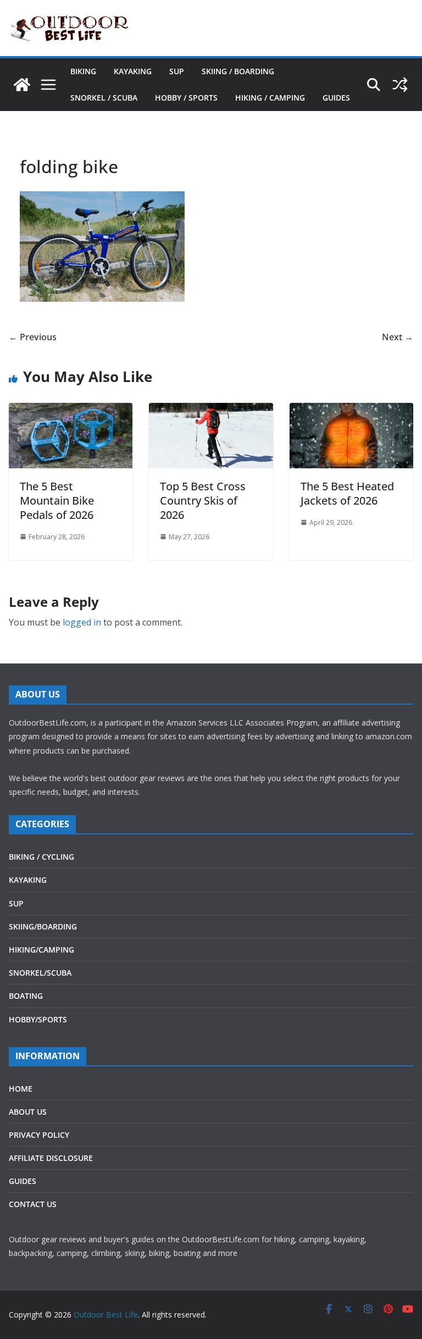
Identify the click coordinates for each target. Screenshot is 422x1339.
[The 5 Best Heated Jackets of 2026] (351, 411)
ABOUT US (28, 1111)
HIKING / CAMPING (270, 97)
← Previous (33, 337)
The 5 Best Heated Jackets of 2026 (347, 493)
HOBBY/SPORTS (38, 1019)
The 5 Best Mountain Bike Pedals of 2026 (57, 500)
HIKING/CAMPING (41, 949)
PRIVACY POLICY (39, 1135)
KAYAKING (133, 71)
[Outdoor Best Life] (22, 84)
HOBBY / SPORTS (186, 97)
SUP (176, 71)
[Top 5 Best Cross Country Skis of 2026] (211, 411)
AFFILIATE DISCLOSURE (51, 1158)
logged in (82, 622)
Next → (397, 337)
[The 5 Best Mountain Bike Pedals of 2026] (70, 411)
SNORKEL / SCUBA (103, 97)
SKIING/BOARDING (43, 926)
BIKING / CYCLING (41, 856)
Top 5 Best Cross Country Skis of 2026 (203, 500)
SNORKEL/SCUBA (40, 972)
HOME (20, 1088)
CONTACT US (33, 1204)
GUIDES (336, 97)
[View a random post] (400, 84)
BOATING (26, 996)
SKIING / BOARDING (238, 71)
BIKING (83, 71)
